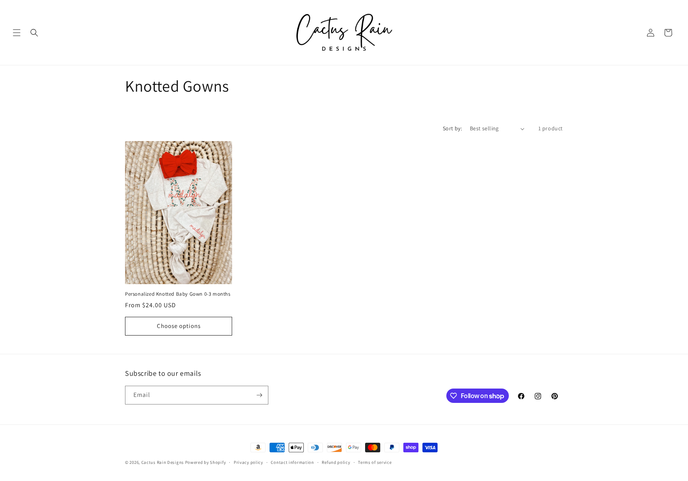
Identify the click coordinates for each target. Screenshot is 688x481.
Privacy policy (248, 462)
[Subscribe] (259, 395)
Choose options (179, 326)
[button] (16, 32)
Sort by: (452, 128)
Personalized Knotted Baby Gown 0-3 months (178, 294)
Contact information (292, 462)
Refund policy (336, 462)
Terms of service (374, 462)
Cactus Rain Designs (162, 462)
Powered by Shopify (205, 462)
